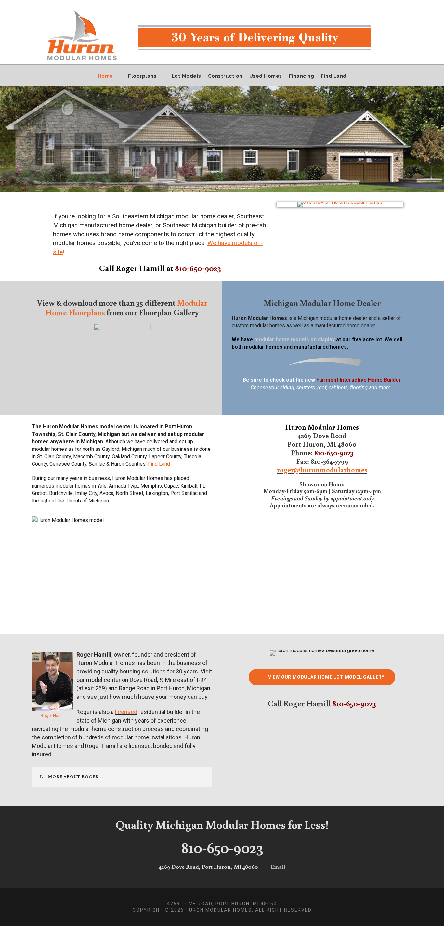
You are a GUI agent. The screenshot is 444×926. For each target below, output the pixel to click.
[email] (391, 4)
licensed (126, 712)
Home (105, 76)
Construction (225, 76)
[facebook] (403, 4)
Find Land (333, 76)
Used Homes (265, 76)
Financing (301, 76)
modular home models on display (294, 339)
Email (278, 866)
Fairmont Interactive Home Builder (358, 380)
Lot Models (186, 76)
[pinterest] (416, 4)
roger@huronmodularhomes (322, 469)
